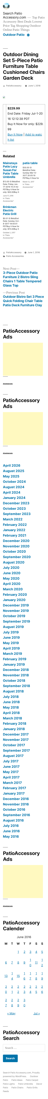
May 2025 (11, 476)
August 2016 (13, 820)
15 (18, 976)
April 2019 (11, 648)
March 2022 (13, 519)
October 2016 (14, 810)
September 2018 (16, 686)
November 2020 (16, 546)
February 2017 (14, 788)
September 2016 (16, 815)
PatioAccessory (13, 85)
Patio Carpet (32, 1080)
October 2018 (14, 681)
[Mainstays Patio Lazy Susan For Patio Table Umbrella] (13, 181)
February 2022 (15, 525)
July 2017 (11, 761)
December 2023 (16, 503)
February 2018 (14, 723)
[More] (28, 35)
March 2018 (12, 718)
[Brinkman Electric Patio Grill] (13, 221)
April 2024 (11, 492)
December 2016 (16, 799)
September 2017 (16, 750)
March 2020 (13, 589)
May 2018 (11, 707)
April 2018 (11, 713)
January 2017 (14, 793)
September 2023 (17, 514)
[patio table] (32, 174)
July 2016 (11, 826)
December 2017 (16, 734)
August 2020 (13, 562)
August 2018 (13, 691)
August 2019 (13, 627)
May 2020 (11, 578)
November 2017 (16, 740)
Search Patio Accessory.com (14, 15)
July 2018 (11, 697)
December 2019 (16, 605)
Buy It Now (15, 134)
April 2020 (11, 584)
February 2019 (14, 659)
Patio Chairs (17, 1087)
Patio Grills (32, 1087)
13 (6, 976)
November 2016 (16, 804)
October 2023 (14, 509)
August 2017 (13, 756)
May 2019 (11, 643)
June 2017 (11, 767)
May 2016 (11, 836)
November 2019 (16, 611)
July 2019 (11, 632)
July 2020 (11, 568)
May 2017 (11, 772)
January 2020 (14, 600)
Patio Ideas (16, 1080)
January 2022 (14, 530)
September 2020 (17, 557)
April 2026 (11, 465)
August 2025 (13, 471)
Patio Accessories (15, 256)
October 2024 (14, 482)
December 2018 (16, 670)
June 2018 (11, 702)
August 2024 (13, 487)
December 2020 (16, 541)
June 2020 (11, 573)
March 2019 (12, 654)
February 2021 (14, 535)
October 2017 (14, 745)
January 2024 (14, 498)
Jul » (36, 1013)
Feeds (6, 1091)
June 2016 (11, 831)
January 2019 (14, 664)
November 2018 (16, 675)
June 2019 (11, 637)
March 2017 (12, 783)
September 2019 (16, 621)
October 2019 (14, 616)
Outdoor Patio (14, 35)
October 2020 (14, 551)
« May (11, 1013)
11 (36, 962)
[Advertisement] (23, 359)
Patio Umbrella (25, 1084)
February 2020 (15, 595)
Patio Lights (9, 1084)
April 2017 (11, 777)
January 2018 (14, 729)
